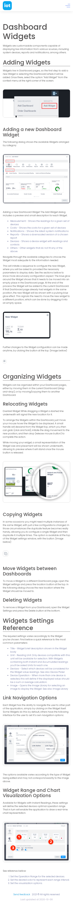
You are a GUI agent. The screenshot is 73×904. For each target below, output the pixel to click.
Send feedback (21, 894)
